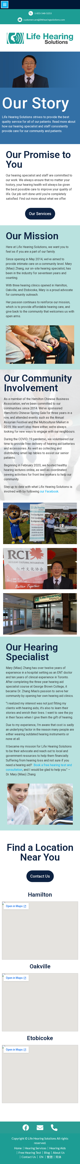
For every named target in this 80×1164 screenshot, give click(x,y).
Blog (47, 1152)
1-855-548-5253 (43, 13)
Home (18, 1148)
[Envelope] (40, 1127)
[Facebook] (26, 1127)
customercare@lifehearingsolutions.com (44, 19)
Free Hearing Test (29, 1152)
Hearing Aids (57, 1148)
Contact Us (29, 1156)
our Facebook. (49, 491)
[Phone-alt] (54, 1127)
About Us (59, 1152)
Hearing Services (35, 1148)
